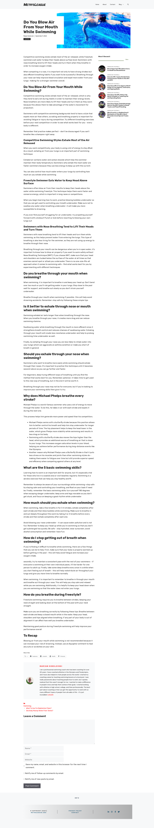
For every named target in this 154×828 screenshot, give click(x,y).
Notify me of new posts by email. (39, 779)
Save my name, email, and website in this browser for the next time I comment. (56, 766)
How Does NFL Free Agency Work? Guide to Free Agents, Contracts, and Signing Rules (118, 87)
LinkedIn (50, 695)
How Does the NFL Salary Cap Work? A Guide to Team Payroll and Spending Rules (117, 96)
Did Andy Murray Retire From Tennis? (39, 711)
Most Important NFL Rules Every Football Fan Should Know (118, 69)
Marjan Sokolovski (29, 36)
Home (97, 4)
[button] (128, 4)
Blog (120, 4)
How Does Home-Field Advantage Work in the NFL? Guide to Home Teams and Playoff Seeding (118, 105)
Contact (112, 4)
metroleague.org (38, 812)
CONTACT (75, 812)
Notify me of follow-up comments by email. (44, 773)
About (104, 4)
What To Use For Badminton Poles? (39, 708)
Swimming (27, 39)
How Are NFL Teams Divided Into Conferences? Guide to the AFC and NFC (118, 78)
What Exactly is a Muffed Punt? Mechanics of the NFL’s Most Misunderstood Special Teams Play (118, 115)
